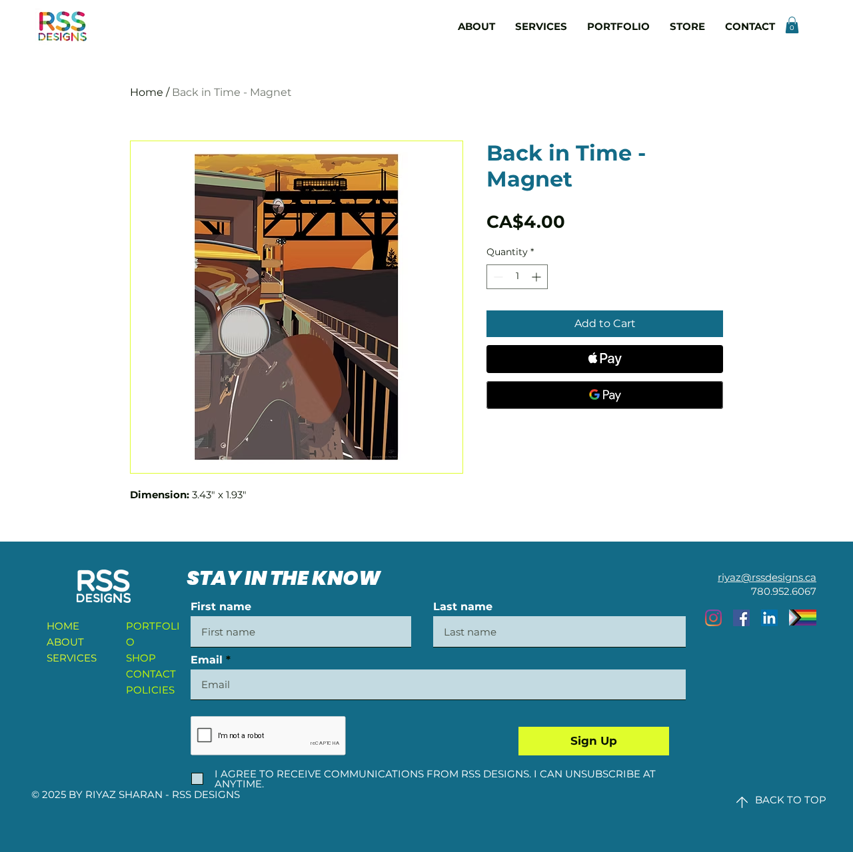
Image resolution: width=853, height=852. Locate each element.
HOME (63, 626)
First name (221, 607)
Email (207, 660)
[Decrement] (496, 276)
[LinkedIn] (769, 618)
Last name (462, 607)
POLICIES (150, 689)
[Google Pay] (604, 395)
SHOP (141, 657)
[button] (792, 25)
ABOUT (65, 642)
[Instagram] (713, 618)
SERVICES (72, 657)
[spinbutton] (517, 276)
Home (146, 92)
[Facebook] (741, 618)
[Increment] (537, 276)
